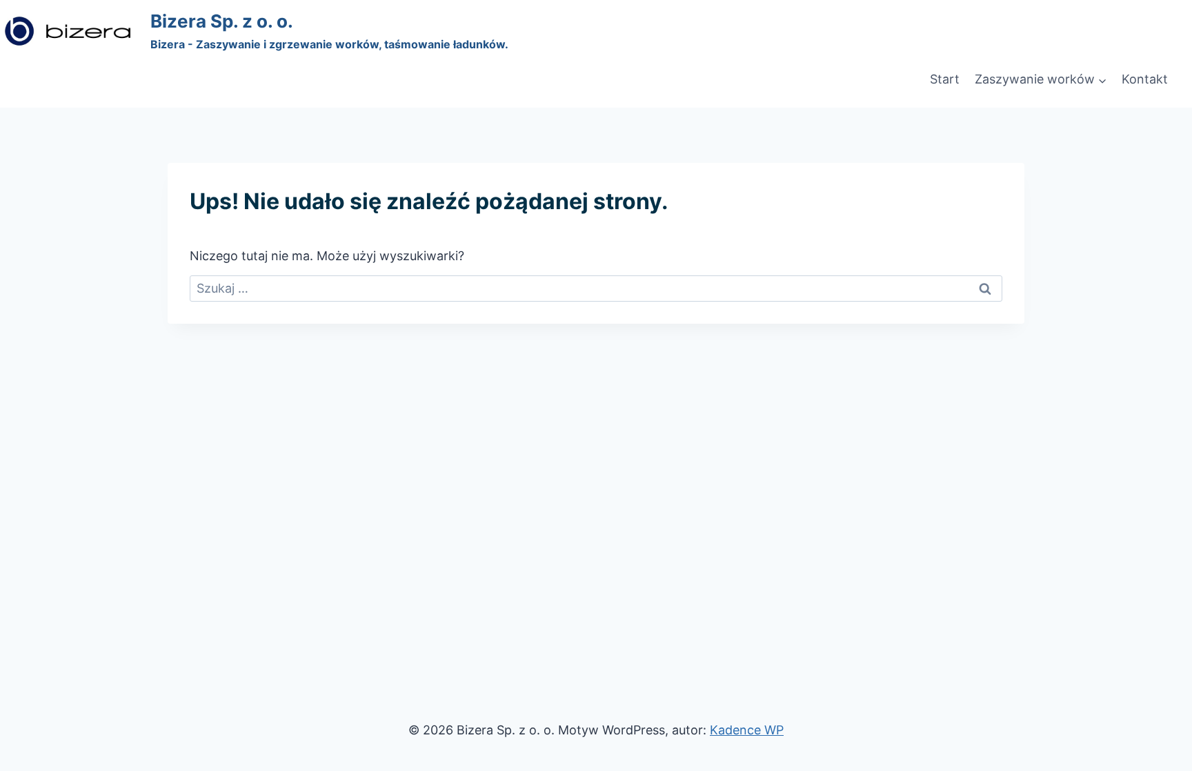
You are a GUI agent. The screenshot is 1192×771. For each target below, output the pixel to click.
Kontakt (1145, 79)
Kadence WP (747, 730)
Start (945, 79)
